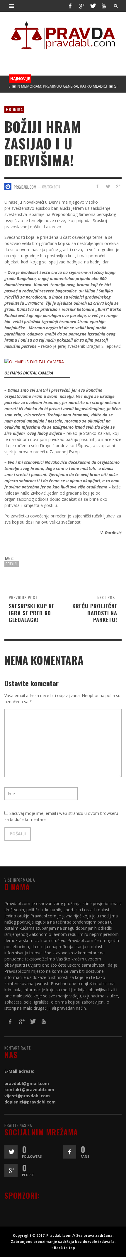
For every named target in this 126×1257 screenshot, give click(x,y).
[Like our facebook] (69, 1152)
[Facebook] (70, 6)
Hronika (14, 109)
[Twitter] (92, 6)
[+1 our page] (11, 1170)
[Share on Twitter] (107, 186)
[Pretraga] (11, 6)
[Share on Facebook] (97, 186)
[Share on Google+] (118, 186)
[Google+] (81, 6)
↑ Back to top (63, 1247)
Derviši (12, 563)
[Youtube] (103, 6)
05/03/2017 (51, 187)
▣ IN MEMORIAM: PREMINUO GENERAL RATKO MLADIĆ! (52, 86)
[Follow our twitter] (11, 1152)
